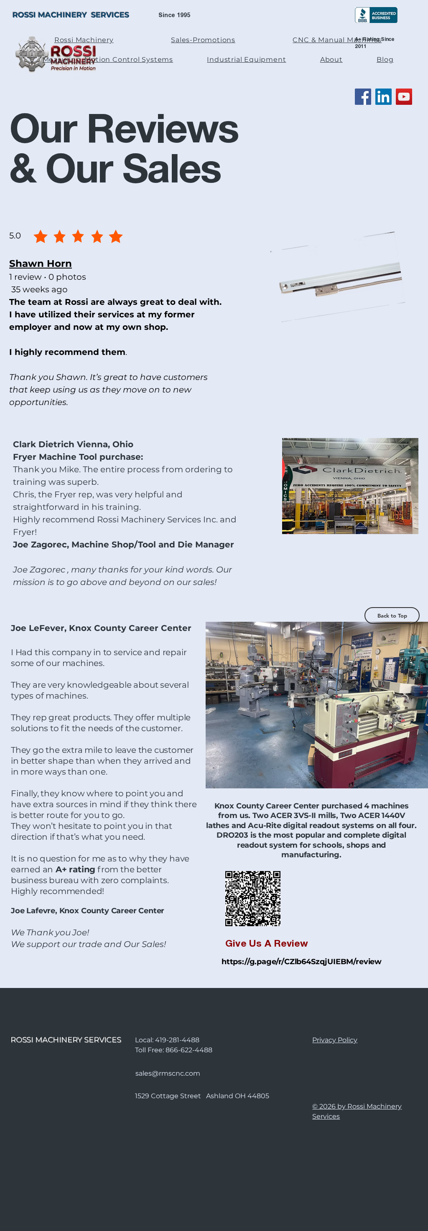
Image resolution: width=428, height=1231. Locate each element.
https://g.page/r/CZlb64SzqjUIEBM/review (302, 961)
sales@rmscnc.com (167, 1073)
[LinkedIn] (383, 97)
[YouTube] (404, 97)
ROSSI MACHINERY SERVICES (71, 15)
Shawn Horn (40, 263)
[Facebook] (363, 97)
